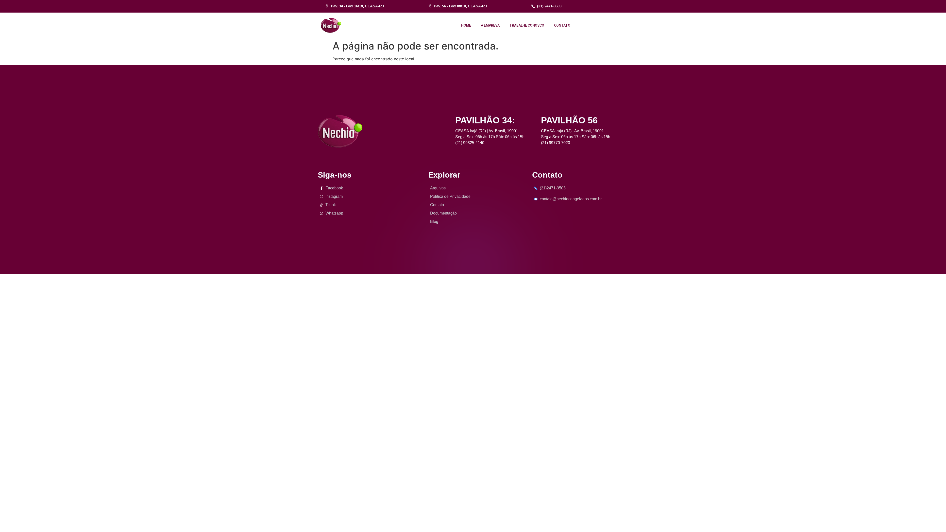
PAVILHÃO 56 (569, 120)
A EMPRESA (490, 25)
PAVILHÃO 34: (485, 120)
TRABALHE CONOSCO (526, 25)
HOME (466, 25)
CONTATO (562, 25)
